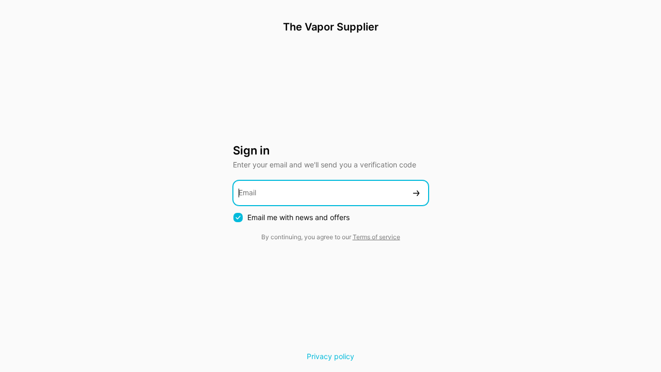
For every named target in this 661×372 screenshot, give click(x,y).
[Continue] (416, 193)
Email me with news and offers (298, 217)
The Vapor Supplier (331, 27)
